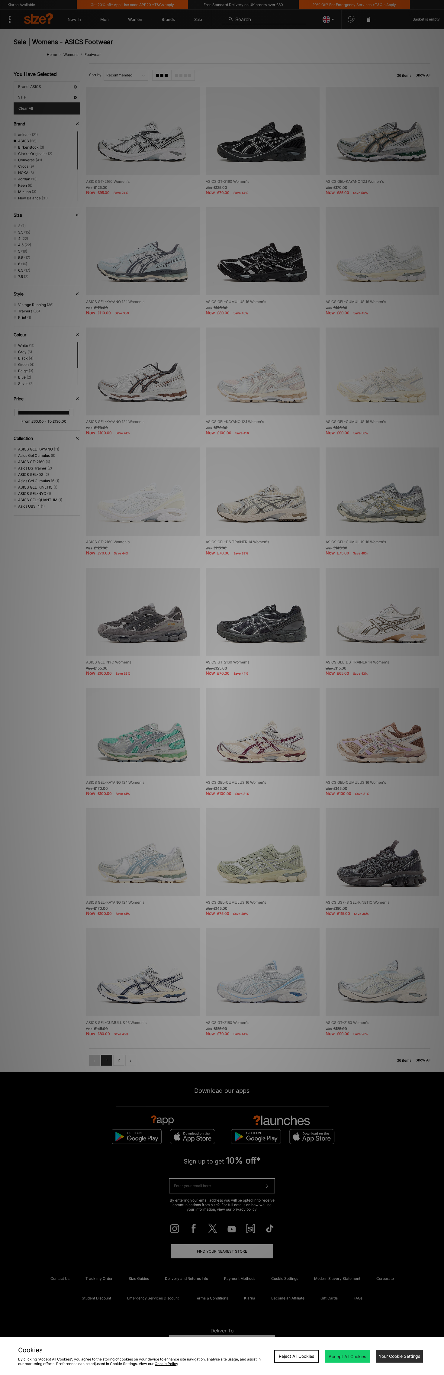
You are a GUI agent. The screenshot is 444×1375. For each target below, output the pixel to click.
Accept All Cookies (347, 1356)
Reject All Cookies (296, 1356)
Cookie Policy (166, 1363)
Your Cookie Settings (399, 1356)
